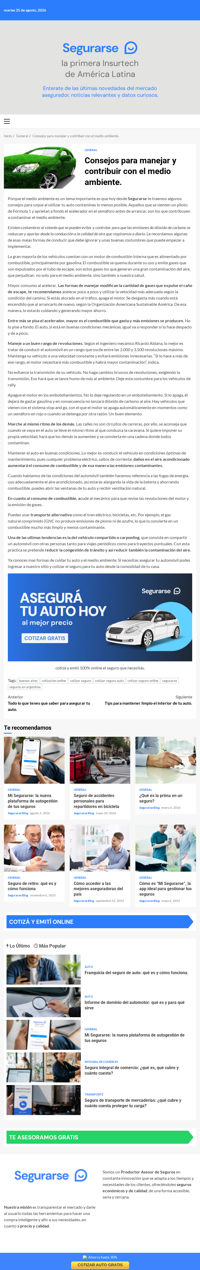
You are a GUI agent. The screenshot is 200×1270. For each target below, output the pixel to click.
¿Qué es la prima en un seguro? (165, 760)
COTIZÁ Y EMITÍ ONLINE (41, 922)
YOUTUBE (13, 1248)
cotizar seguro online (143, 681)
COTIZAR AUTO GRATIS (100, 1265)
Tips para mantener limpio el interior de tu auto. (148, 699)
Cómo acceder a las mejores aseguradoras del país (100, 848)
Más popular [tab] (52, 946)
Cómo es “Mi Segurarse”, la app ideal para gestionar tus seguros (165, 848)
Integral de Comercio (101, 1061)
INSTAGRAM (16, 1242)
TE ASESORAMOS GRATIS (43, 1137)
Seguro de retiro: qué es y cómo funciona (34, 848)
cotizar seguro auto (109, 681)
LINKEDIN (66, 1242)
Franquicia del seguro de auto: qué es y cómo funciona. (44, 970)
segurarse (169, 681)
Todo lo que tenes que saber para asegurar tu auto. (49, 703)
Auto (89, 966)
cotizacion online (54, 681)
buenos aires (28, 681)
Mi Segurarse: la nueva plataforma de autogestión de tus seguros (34, 760)
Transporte (94, 1094)
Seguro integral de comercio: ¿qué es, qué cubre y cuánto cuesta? (44, 1067)
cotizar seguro (80, 681)
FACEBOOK (42, 1242)
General (91, 149)
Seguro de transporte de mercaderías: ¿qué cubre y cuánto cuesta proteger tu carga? (44, 1100)
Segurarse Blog (18, 813)
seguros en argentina (25, 687)
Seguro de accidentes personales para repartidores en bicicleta (100, 760)
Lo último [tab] (19, 946)
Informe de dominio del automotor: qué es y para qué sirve (44, 1002)
